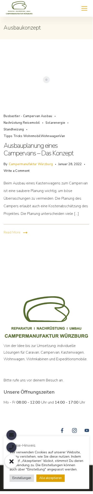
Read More (12, 232)
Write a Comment (17, 170)
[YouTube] (86, 430)
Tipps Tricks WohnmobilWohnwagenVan (34, 136)
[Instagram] (74, 430)
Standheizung (14, 129)
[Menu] (84, 8)
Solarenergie (55, 123)
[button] (11, 461)
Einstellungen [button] (21, 478)
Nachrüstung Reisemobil (22, 123)
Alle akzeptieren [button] (50, 478)
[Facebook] (62, 430)
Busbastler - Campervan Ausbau (28, 116)
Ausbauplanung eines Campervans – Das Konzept (38, 149)
